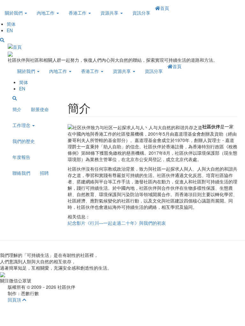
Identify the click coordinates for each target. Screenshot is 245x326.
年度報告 (21, 157)
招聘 (44, 173)
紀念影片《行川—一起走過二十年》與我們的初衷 (117, 223)
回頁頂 (15, 299)
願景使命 (40, 109)
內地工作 (46, 13)
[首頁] (15, 46)
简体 (11, 24)
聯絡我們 (21, 173)
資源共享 (110, 13)
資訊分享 (141, 13)
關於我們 (14, 13)
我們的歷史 (23, 141)
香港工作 (78, 13)
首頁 (164, 8)
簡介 (16, 109)
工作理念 (22, 125)
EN (10, 30)
